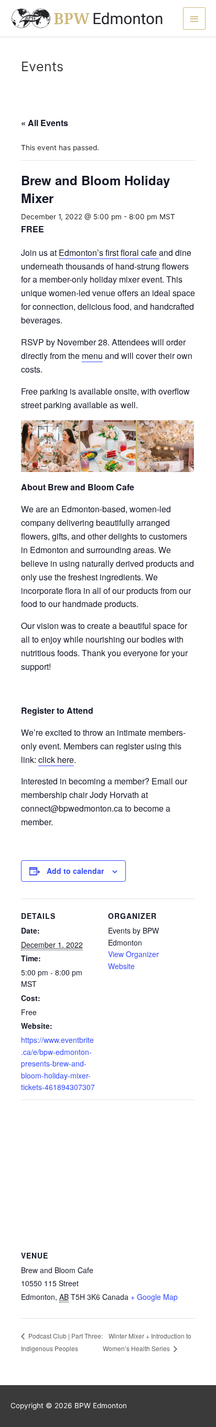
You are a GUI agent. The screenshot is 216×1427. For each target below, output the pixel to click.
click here (56, 760)
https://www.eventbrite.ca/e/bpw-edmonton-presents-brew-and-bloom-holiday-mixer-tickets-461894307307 (58, 1063)
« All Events (44, 123)
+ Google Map (154, 1296)
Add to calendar (75, 871)
